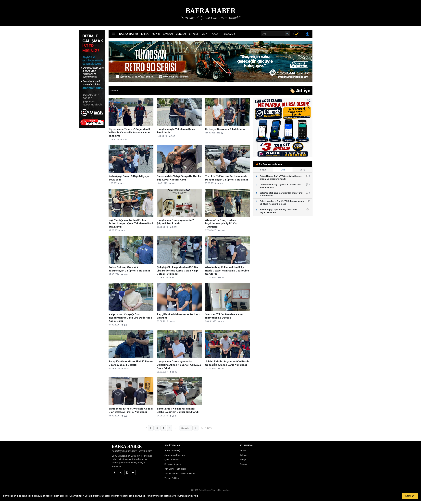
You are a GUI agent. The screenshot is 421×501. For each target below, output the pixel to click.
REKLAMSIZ (229, 33)
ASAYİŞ (156, 33)
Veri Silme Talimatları (175, 468)
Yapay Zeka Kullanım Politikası (180, 473)
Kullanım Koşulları (173, 464)
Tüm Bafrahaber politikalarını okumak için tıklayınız (172, 495)
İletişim (243, 455)
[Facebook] (114, 472)
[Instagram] (126, 472)
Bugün (263, 169)
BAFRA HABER (211, 11)
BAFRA (145, 33)
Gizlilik (243, 450)
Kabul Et (409, 496)
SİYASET (193, 33)
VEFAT (205, 33)
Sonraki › (185, 428)
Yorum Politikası (172, 478)
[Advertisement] (329, 79)
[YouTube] (133, 472)
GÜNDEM (181, 33)
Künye (243, 459)
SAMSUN (168, 33)
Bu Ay (302, 169)
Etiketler (114, 90)
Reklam (244, 464)
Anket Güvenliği (172, 450)
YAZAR (215, 33)
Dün (283, 169)
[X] (120, 472)
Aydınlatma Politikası (174, 455)
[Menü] (113, 33)
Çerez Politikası (172, 459)
